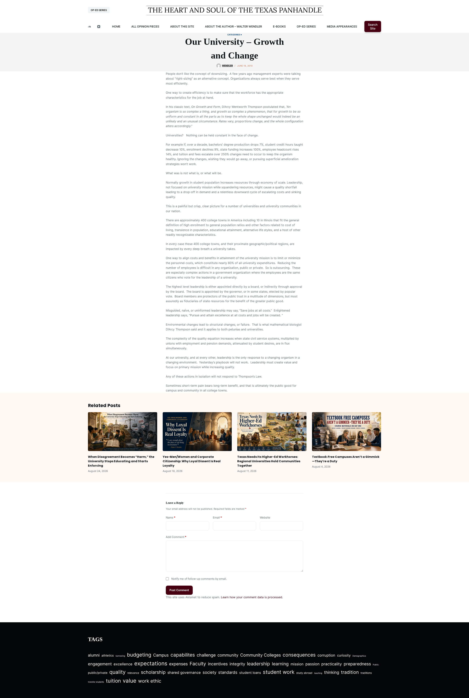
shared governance (184, 672)
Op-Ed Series (306, 26)
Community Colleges (260, 655)
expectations (150, 663)
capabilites (183, 655)
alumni (94, 655)
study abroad (304, 672)
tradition (350, 672)
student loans (250, 672)
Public (376, 665)
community (227, 655)
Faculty (198, 663)
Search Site (373, 26)
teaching (318, 673)
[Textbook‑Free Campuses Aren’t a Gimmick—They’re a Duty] (346, 431)
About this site (182, 26)
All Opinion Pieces (145, 26)
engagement (100, 664)
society (209, 672)
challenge (206, 655)
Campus (161, 655)
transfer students (96, 682)
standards (227, 672)
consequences (299, 655)
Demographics (359, 656)
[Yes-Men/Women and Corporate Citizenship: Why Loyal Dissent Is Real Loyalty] (197, 431)
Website (265, 517)
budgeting (139, 655)
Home (116, 26)
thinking (331, 672)
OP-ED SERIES (99, 10)
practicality (331, 664)
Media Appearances (342, 26)
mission (297, 664)
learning (280, 663)
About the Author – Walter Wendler (233, 26)
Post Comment (179, 590)
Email (217, 517)
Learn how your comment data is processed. (252, 597)
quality (117, 672)
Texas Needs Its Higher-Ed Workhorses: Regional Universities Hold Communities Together (268, 461)
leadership (258, 663)
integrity (237, 664)
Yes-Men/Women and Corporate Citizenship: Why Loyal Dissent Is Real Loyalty (192, 461)
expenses (178, 663)
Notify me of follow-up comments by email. (199, 578)
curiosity (344, 655)
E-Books (279, 26)
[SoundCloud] (89, 26)
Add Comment (176, 537)
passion (312, 664)
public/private (98, 673)
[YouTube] (98, 26)
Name (170, 517)
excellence (123, 664)
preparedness (357, 663)
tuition (113, 681)
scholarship (153, 672)
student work (278, 672)
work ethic (149, 681)
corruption (326, 655)
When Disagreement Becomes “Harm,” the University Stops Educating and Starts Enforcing (121, 461)
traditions (366, 672)
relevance (133, 672)
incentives (218, 663)
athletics (107, 655)
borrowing (120, 656)
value (129, 680)
